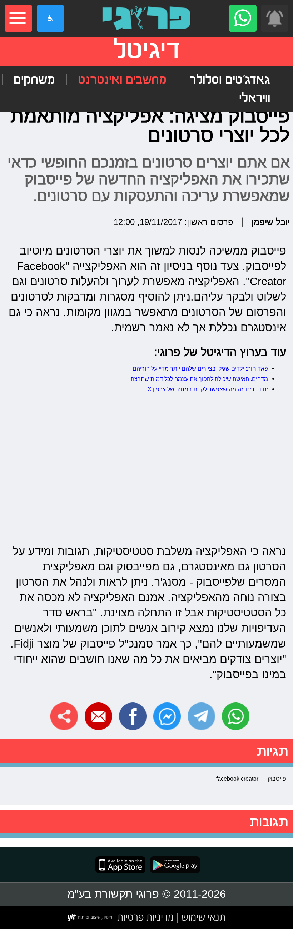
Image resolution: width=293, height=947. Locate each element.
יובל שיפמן (271, 222)
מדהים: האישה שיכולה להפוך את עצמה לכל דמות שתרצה (199, 379)
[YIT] (90, 917)
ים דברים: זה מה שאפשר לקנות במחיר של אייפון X (208, 389)
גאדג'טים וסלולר (229, 79)
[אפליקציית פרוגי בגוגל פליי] (172, 864)
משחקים (34, 79)
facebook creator (237, 778)
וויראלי (254, 98)
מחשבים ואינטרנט (122, 79)
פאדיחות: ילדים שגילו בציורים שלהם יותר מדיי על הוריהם (200, 368)
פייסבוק (277, 778)
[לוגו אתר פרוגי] (146, 18)
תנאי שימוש (202, 916)
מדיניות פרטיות (145, 916)
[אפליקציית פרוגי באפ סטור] (120, 864)
